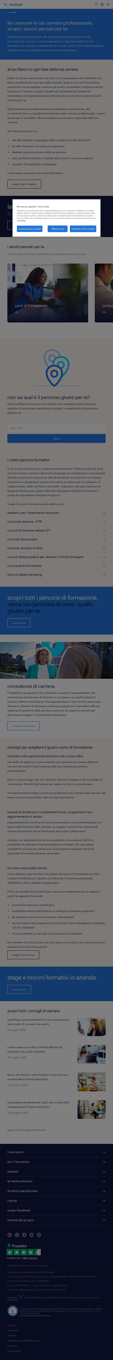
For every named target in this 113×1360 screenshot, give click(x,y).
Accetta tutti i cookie (83, 228)
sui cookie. (22, 221)
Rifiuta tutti (57, 228)
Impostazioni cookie (29, 228)
